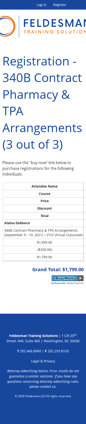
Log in (41, 4)
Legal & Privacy (43, 361)
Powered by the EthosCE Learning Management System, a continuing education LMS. (43, 408)
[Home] (43, 23)
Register (59, 4)
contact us (47, 386)
